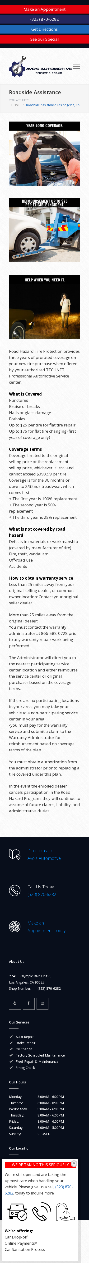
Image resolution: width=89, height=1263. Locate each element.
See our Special (44, 39)
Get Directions (44, 29)
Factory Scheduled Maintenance (40, 1055)
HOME (15, 105)
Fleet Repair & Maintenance (37, 1061)
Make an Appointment (44, 9)
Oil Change (24, 1049)
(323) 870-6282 (44, 19)
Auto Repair (25, 1036)
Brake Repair (25, 1043)
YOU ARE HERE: (19, 100)
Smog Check (25, 1067)
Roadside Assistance (35, 92)
